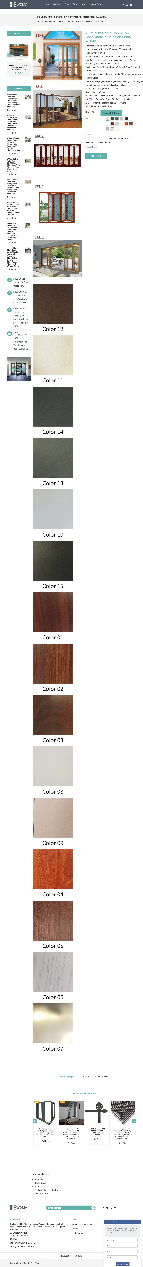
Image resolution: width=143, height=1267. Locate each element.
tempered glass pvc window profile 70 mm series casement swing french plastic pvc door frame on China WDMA (71, 1134)
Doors (37, 1186)
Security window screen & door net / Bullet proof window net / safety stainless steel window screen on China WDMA (123, 1134)
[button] (122, 1222)
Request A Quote (111, 113)
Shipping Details (102, 1077)
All (39, 21)
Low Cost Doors (42, 1193)
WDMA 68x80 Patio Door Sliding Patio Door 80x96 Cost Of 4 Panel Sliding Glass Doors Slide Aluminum (13, 187)
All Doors (38, 1179)
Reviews (85, 1077)
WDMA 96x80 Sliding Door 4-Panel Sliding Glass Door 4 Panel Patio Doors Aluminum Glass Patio (13, 208)
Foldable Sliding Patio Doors (47, 1190)
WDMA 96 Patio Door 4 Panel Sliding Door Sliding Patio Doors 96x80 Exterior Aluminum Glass (13, 144)
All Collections (78, 1233)
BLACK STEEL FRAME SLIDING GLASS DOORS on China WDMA (97, 1132)
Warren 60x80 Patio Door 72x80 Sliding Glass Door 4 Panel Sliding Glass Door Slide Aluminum (13, 101)
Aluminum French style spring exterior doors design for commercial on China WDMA (45, 1133)
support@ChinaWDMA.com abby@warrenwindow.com (22, 1243)
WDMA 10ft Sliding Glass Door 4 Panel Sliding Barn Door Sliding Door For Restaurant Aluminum (12, 122)
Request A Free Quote (82, 1224)
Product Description (67, 1077)
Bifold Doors (40, 1183)
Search (75, 1228)
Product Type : (91, 147)
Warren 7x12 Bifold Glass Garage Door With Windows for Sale (19, 67)
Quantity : (88, 135)
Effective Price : (90, 112)
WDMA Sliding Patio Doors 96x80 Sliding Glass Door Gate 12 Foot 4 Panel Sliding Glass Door (13, 165)
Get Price (11, 110)
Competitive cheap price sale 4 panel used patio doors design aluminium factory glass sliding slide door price (12, 231)
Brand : (88, 138)
